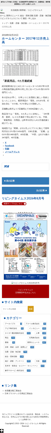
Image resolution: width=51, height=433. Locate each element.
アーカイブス (13, 324)
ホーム (3, 16)
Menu (2, 13)
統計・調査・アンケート (17, 361)
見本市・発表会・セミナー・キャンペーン (24, 366)
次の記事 (40, 190)
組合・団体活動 (26, 16)
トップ (5, 23)
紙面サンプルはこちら (13, 204)
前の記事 (10, 181)
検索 (31, 309)
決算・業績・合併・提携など (19, 347)
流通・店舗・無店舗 (42, 16)
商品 (9, 338)
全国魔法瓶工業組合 (13, 391)
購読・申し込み (29, 18)
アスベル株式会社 (36, 324)
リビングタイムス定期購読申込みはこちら (25, 291)
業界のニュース (13, 16)
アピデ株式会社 (14, 328)
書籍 (9, 342)
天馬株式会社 (37, 338)
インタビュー (37, 328)
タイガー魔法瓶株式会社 (17, 333)
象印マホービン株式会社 (17, 370)
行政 (41, 361)
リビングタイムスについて (11, 18)
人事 (41, 333)
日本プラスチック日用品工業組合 (19, 393)
